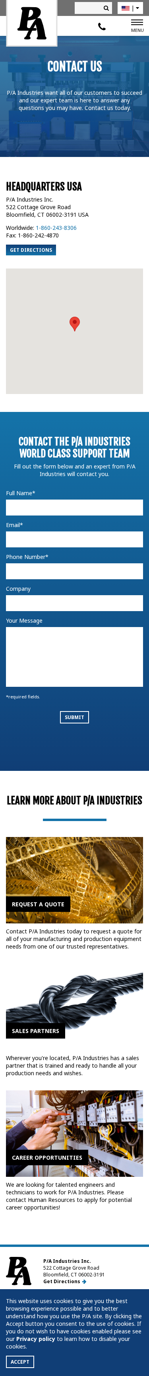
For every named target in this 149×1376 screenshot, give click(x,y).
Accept (20, 1361)
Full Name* (20, 493)
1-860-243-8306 (56, 227)
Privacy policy (35, 1339)
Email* (14, 525)
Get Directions (31, 250)
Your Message (24, 620)
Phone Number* (27, 557)
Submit (74, 717)
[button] (74, 324)
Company (18, 588)
